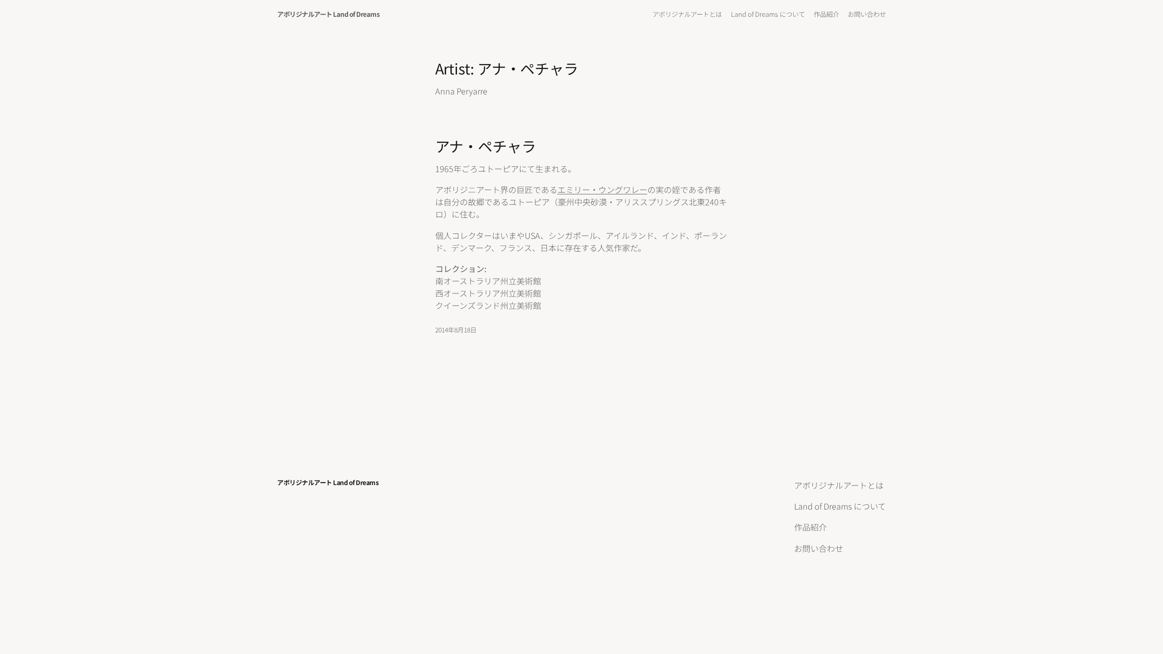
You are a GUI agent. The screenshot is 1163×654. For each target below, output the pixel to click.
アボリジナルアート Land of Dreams (328, 14)
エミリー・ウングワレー (602, 189)
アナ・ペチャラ (485, 146)
